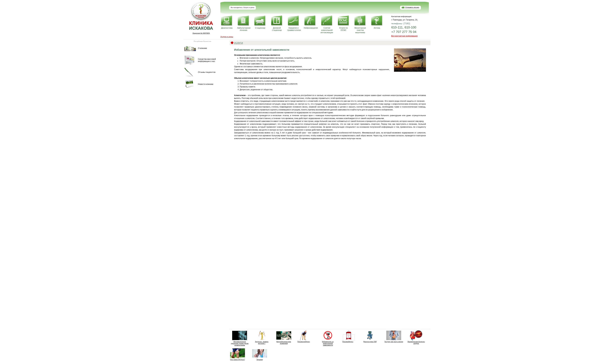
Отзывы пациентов (206, 72)
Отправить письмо (412, 7)
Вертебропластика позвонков (283, 342)
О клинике (202, 48)
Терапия (259, 359)
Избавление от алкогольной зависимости (328, 343)
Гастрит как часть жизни (394, 341)
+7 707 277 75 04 (403, 32)
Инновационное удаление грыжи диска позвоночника (239, 343)
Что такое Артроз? (237, 359)
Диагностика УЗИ (370, 341)
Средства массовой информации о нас (207, 60)
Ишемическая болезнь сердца (416, 342)
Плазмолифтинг (303, 341)
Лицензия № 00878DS (201, 33)
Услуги (238, 43)
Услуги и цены (226, 37)
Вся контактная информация (404, 36)
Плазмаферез (347, 341)
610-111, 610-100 (403, 27)
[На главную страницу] (201, 28)
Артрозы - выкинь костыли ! (261, 342)
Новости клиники (205, 84)
